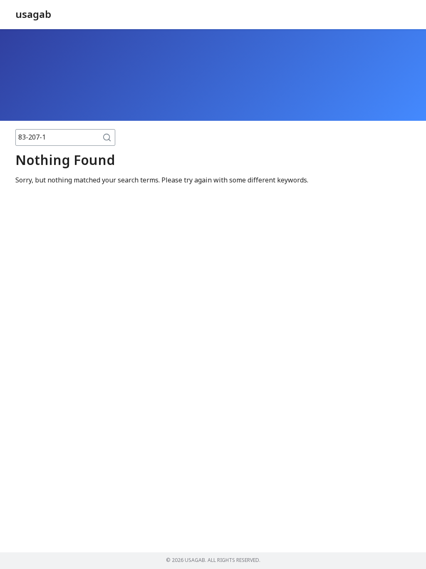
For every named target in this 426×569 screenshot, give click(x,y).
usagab (33, 14)
